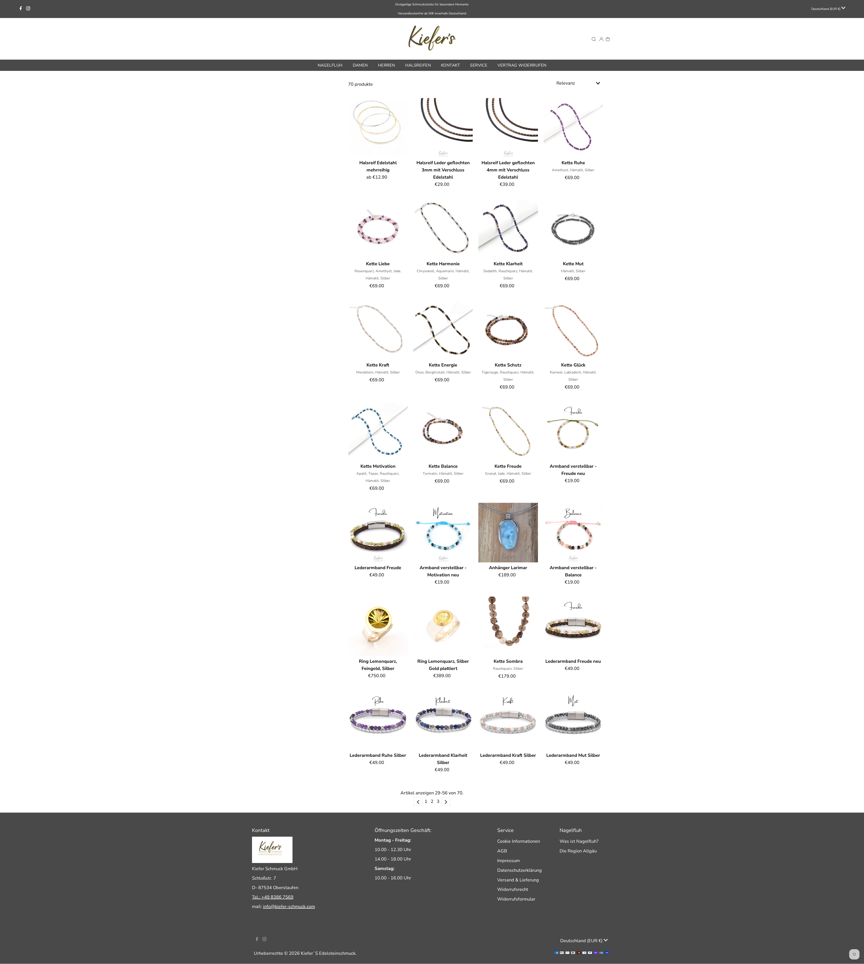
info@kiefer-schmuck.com (289, 906)
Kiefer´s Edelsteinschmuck (328, 953)
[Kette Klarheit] (508, 228)
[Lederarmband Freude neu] (573, 626)
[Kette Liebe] (377, 228)
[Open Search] (593, 38)
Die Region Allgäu (578, 851)
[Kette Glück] (573, 330)
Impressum (508, 861)
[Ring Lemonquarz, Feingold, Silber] (377, 626)
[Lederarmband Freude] (377, 532)
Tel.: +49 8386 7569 (272, 897)
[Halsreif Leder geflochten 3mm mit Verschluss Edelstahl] (443, 127)
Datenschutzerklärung (519, 870)
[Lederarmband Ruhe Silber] (377, 720)
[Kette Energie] (443, 330)
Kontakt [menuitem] (450, 65)
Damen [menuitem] (360, 65)
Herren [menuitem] (386, 65)
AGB (502, 851)
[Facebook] (21, 9)
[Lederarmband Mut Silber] (573, 720)
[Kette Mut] (573, 228)
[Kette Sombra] (508, 626)
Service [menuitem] (478, 65)
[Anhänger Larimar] (508, 532)
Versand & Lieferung (518, 880)
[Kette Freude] (508, 431)
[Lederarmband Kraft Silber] (508, 720)
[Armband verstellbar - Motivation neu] (443, 532)
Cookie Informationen (518, 841)
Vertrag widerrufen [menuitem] (521, 65)
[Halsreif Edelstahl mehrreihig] (377, 127)
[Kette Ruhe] (573, 127)
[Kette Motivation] (377, 431)
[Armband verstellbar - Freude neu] (573, 431)
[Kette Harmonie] (443, 228)
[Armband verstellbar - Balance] (573, 532)
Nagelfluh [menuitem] (330, 65)
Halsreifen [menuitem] (418, 65)
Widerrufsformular (516, 899)
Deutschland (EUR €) (826, 9)
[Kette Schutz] (508, 330)
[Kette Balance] (443, 431)
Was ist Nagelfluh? (579, 841)
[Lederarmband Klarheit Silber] (443, 720)
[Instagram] (28, 9)
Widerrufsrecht (512, 889)
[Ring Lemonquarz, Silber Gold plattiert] (443, 626)
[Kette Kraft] (377, 330)
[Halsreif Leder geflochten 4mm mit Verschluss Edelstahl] (508, 127)
